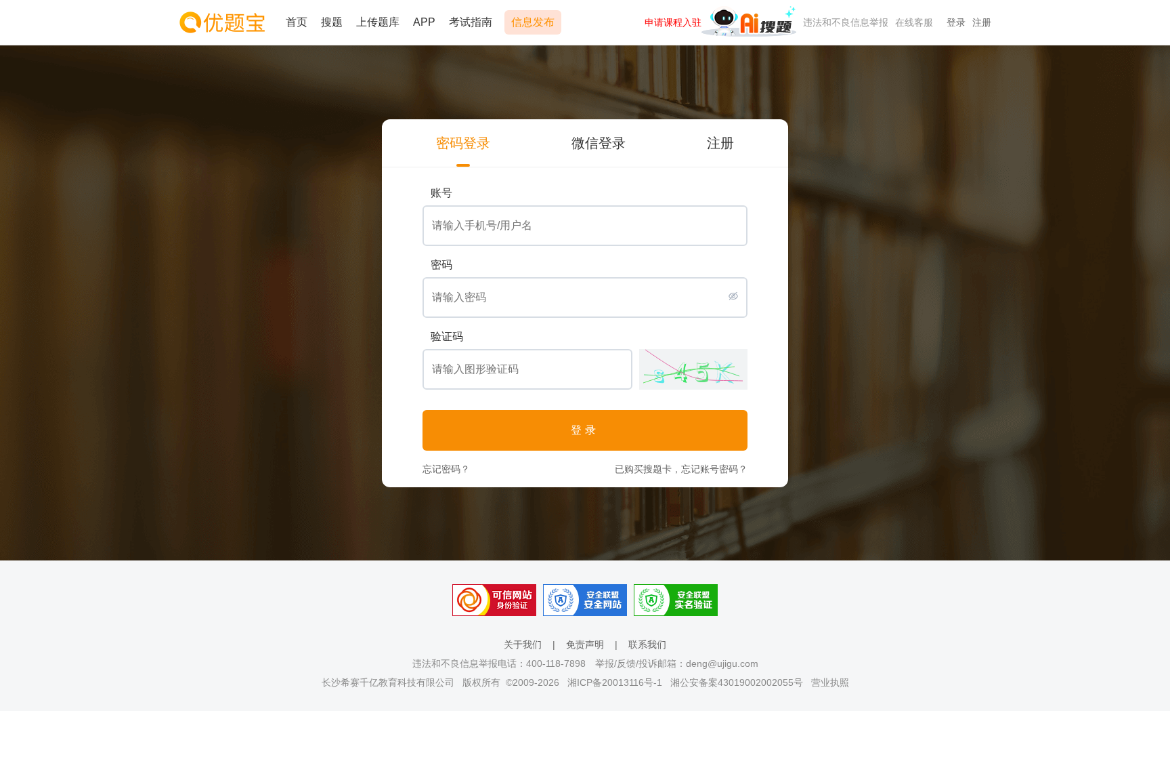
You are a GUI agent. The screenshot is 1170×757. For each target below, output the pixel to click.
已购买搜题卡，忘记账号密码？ (681, 469)
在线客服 (914, 22)
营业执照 (830, 682)
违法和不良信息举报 (845, 22)
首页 (296, 22)
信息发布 (533, 22)
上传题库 (377, 22)
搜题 (332, 22)
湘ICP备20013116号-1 (614, 682)
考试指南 (470, 22)
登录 (956, 22)
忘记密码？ (446, 469)
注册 (981, 22)
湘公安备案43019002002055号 (736, 682)
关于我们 (523, 644)
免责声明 (585, 644)
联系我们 (647, 644)
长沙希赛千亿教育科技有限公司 (388, 682)
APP (424, 22)
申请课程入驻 (673, 22)
